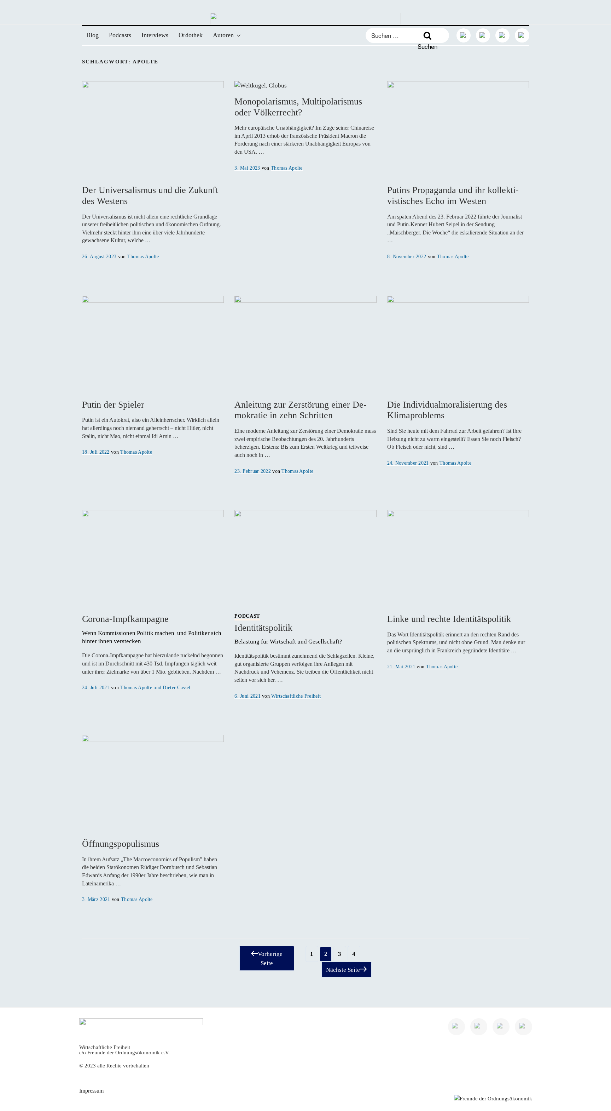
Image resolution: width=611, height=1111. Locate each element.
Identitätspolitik (289, 629)
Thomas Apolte (143, 256)
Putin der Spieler (113, 404)
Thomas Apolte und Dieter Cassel (155, 687)
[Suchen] (427, 35)
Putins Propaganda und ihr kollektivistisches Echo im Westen (453, 195)
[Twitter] (483, 35)
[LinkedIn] (463, 35)
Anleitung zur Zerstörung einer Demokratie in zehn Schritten (300, 410)
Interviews (154, 35)
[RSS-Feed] (522, 35)
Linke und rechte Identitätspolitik (449, 619)
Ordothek (191, 35)
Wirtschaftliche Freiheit (296, 696)
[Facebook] (502, 35)
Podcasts (120, 35)
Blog (92, 35)
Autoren (223, 35)
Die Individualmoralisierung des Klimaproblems (447, 410)
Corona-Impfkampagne (152, 629)
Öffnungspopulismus (120, 844)
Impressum (91, 1090)
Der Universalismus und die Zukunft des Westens (150, 195)
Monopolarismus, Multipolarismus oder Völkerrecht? (298, 107)
